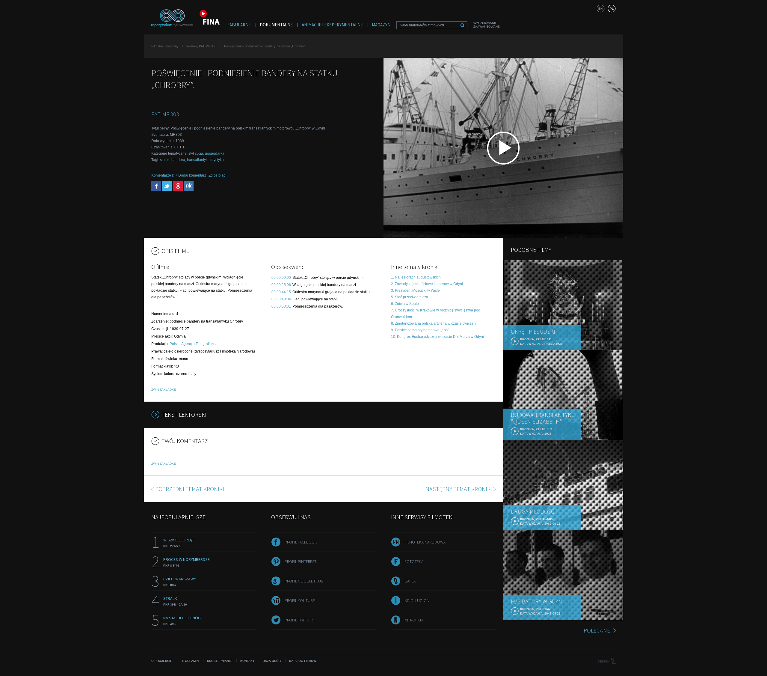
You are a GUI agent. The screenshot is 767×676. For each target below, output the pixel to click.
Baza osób (272, 661)
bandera (178, 160)
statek (165, 160)
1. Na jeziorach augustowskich (416, 277)
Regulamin (190, 661)
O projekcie (161, 661)
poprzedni (189, 489)
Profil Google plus (304, 581)
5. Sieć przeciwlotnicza (409, 297)
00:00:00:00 (281, 277)
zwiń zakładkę (163, 389)
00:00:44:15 (281, 292)
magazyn (381, 25)
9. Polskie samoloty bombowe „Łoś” (420, 330)
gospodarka (214, 153)
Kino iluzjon (416, 600)
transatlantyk (197, 160)
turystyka (216, 160)
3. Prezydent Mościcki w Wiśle (415, 290)
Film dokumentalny (165, 46)
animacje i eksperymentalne (332, 25)
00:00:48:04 (281, 299)
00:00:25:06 (281, 285)
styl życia (195, 153)
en (600, 8)
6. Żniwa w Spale (405, 304)
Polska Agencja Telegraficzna (194, 344)
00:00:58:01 (281, 306)
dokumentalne (276, 25)
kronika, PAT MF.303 (201, 46)
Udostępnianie (219, 661)
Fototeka (413, 561)
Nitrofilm (413, 620)
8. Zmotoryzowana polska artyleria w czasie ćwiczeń (433, 323)
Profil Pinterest (300, 561)
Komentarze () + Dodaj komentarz (178, 175)
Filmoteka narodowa (425, 542)
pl (612, 8)
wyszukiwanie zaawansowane (486, 24)
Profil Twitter (298, 620)
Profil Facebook (301, 542)
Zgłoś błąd (217, 175)
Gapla (410, 581)
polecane (597, 630)
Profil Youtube (300, 600)
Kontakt (247, 661)
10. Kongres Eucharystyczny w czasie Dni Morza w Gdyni (437, 337)
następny (458, 489)
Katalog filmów (302, 661)
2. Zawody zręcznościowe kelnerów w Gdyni (427, 284)
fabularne (239, 25)
